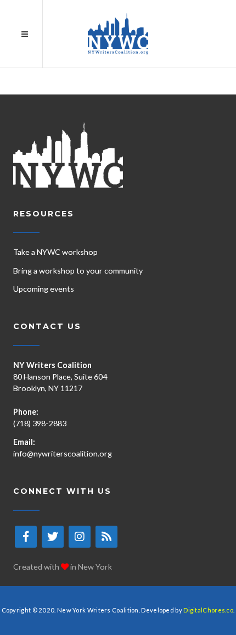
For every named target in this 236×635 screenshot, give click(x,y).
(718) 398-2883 (39, 423)
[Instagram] (80, 537)
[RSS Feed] (106, 537)
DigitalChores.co (208, 610)
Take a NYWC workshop (55, 252)
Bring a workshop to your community (78, 270)
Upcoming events (43, 288)
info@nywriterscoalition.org (62, 453)
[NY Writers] (118, 33)
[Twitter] (53, 537)
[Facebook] (26, 537)
